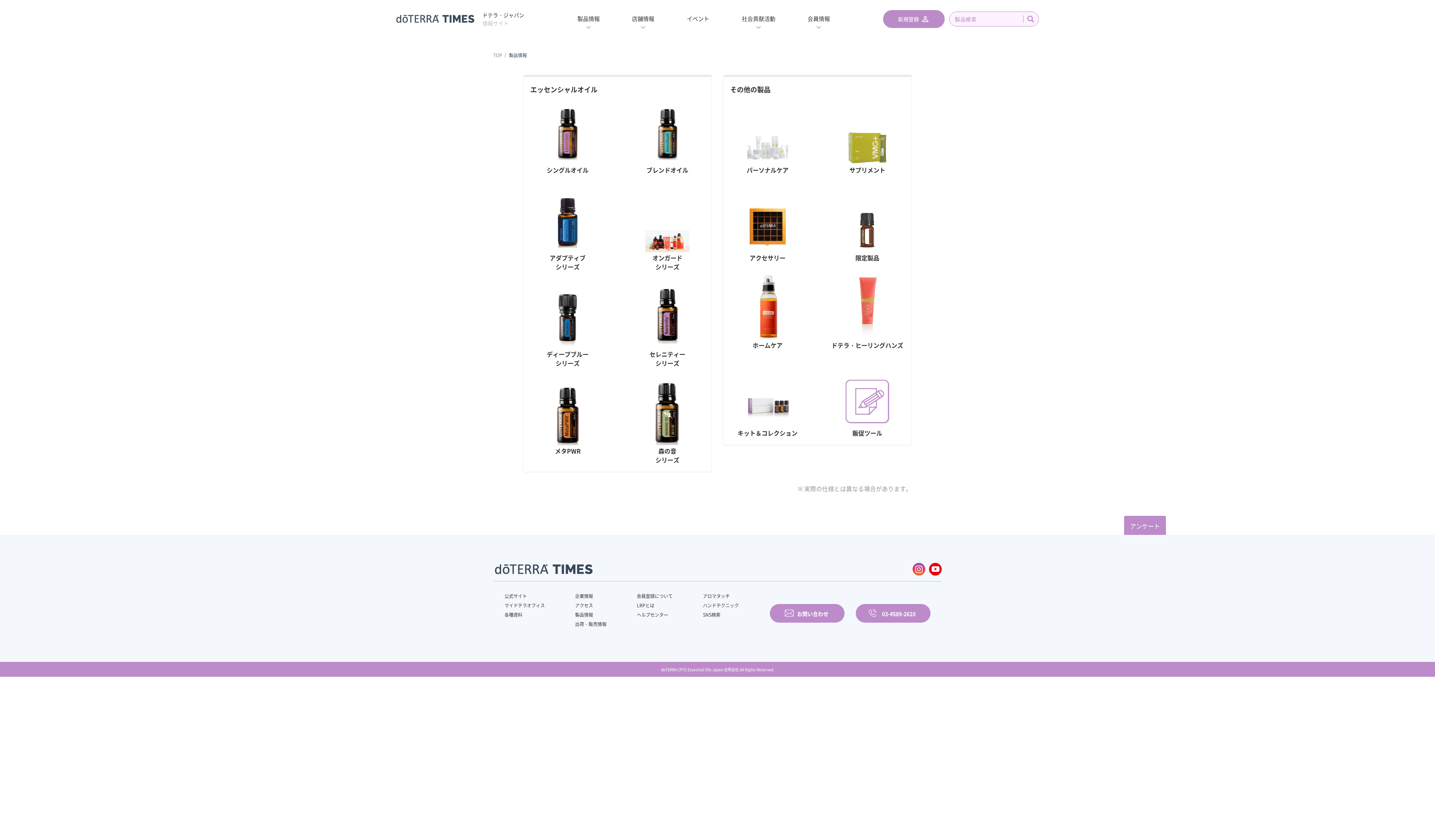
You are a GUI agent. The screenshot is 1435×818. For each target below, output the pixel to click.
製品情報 (588, 19)
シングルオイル (568, 169)
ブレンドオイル (667, 169)
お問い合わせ (812, 613)
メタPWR (568, 450)
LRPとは (645, 605)
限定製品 (867, 257)
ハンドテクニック (721, 605)
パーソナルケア (768, 169)
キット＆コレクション (767, 432)
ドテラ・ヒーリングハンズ (867, 345)
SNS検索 (711, 614)
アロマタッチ (716, 596)
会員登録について (655, 596)
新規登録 (908, 19)
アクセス (584, 605)
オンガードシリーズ (667, 262)
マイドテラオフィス (524, 605)
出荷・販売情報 (591, 624)
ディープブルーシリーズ (568, 359)
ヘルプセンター (652, 614)
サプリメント (867, 169)
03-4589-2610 (899, 613)
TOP (497, 55)
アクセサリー (768, 257)
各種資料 (513, 614)
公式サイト (515, 596)
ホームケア (768, 345)
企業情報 (584, 596)
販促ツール (867, 432)
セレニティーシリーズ (667, 359)
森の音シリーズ (667, 455)
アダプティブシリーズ (568, 262)
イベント (698, 19)
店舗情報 (643, 19)
